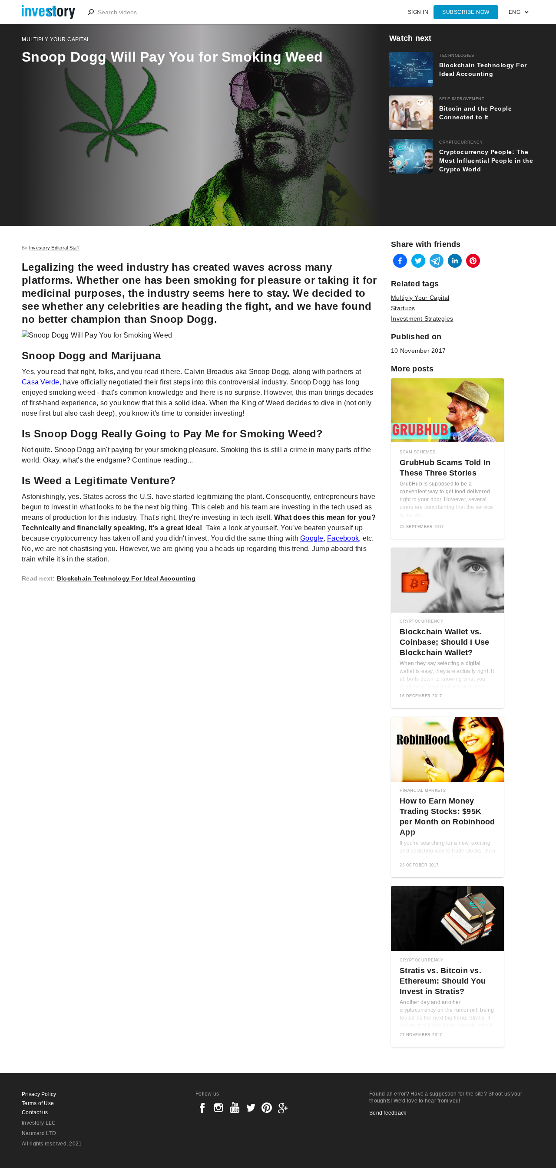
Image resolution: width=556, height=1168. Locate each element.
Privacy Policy (39, 1094)
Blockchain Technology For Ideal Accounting (126, 578)
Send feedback (387, 1113)
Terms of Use (38, 1103)
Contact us (35, 1112)
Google (312, 538)
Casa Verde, (41, 382)
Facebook (343, 538)
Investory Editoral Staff (54, 247)
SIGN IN (418, 12)
